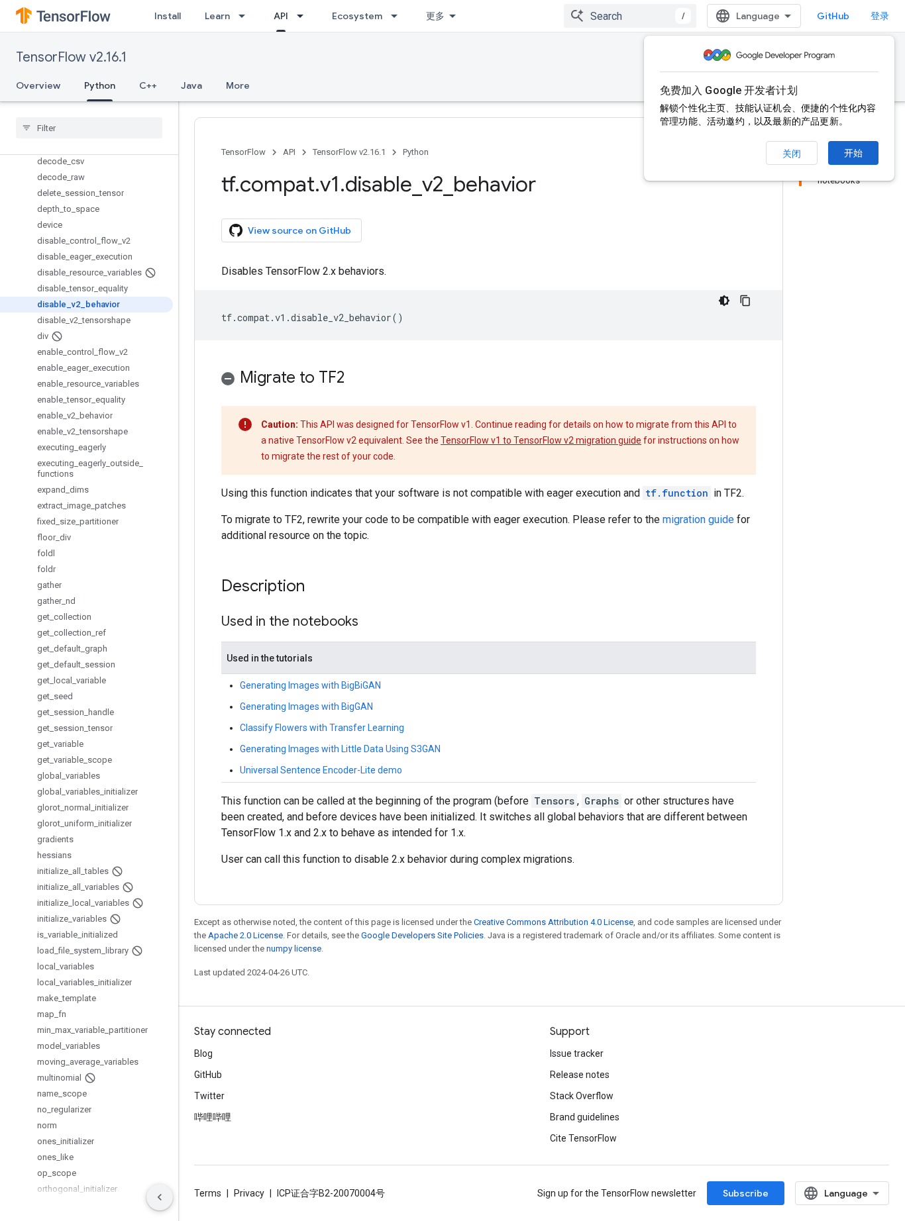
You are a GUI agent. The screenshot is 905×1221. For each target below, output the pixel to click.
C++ (148, 85)
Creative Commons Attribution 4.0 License (553, 922)
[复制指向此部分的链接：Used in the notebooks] (371, 622)
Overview (38, 85)
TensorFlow (243, 152)
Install (167, 16)
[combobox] (630, 16)
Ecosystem (357, 16)
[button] (488, 380)
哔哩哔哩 (212, 1117)
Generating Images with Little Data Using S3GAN (340, 749)
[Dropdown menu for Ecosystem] (398, 16)
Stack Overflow (581, 1096)
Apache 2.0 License (245, 935)
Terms (207, 1193)
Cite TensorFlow (583, 1138)
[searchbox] (89, 127)
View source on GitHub (299, 230)
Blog (203, 1053)
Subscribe (746, 1193)
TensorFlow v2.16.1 (71, 57)
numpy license (293, 948)
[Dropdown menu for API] (304, 16)
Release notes (580, 1074)
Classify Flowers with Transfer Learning (322, 727)
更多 (435, 16)
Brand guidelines (584, 1117)
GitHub (833, 16)
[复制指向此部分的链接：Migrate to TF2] (358, 379)
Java (191, 85)
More (238, 85)
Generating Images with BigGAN (306, 706)
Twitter (209, 1096)
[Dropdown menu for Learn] (246, 16)
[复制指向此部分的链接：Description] (318, 587)
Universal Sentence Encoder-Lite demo (321, 770)
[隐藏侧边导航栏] (159, 1197)
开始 (853, 153)
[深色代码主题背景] (724, 300)
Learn (217, 16)
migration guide (698, 519)
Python (99, 85)
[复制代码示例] (745, 300)
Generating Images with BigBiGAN (310, 685)
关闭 (791, 154)
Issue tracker (577, 1053)
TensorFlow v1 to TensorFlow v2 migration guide (541, 440)
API (281, 16)
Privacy (249, 1193)
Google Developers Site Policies (422, 935)
